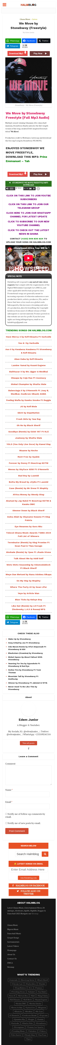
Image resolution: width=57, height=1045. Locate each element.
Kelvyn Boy (23, 995)
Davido (42, 984)
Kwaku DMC (21, 1003)
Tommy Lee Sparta (35, 1027)
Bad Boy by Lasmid (28, 475)
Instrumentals (13, 942)
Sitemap (35, 913)
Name (9, 789)
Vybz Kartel (16, 1035)
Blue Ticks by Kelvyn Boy (28, 599)
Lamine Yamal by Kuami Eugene (29, 365)
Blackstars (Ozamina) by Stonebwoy (25, 653)
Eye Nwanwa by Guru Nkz (28, 526)
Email (8, 802)
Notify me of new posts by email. (24, 823)
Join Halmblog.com (29, 878)
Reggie (31, 1019)
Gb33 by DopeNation (28, 413)
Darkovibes (31, 984)
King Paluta (43, 995)
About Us (11, 954)
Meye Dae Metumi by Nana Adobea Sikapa (28, 574)
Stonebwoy (41, 1023)
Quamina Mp (19, 1019)
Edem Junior (29, 32)
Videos (43, 1031)
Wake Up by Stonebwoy (19, 639)
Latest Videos (13, 946)
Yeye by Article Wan (28, 593)
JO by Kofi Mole (28, 406)
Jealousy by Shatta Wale (28, 438)
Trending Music (18, 1031)
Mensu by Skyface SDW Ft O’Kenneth (28, 469)
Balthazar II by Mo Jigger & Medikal (28, 371)
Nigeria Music (13, 929)
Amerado (14, 980)
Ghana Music (25, 19)
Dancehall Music (14, 933)
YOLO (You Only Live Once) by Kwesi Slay (28, 444)
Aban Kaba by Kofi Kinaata (28, 359)
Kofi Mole (28, 999)
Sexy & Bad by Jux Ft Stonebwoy (24, 643)
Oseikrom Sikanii (29, 1015)
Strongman (19, 1027)
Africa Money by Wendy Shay (28, 494)
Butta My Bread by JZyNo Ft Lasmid (28, 482)
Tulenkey (32, 1031)
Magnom (42, 1007)
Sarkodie (15, 1023)
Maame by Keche (28, 450)
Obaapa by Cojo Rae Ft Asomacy (28, 378)
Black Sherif (43, 980)
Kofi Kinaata (15, 999)
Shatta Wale (28, 1023)
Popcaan (43, 1015)
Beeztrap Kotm (27, 980)
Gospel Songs (13, 937)
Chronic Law (17, 984)
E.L (30, 988)
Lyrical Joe (30, 1007)
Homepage (11, 950)
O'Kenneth (14, 1015)
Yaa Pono (42, 1035)
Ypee (29, 1039)
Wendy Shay (30, 1035)
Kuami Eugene (41, 999)
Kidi (33, 995)
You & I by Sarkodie (28, 343)
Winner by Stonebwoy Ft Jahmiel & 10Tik (27, 683)
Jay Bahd (42, 991)
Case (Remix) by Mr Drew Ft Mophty (28, 488)
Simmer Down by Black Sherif (28, 510)
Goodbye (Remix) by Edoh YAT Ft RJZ (28, 431)
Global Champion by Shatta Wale (28, 384)
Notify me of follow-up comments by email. (25, 815)
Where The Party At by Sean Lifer (28, 587)
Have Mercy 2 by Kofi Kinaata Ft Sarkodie (28, 337)
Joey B (12, 995)
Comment (10, 763)
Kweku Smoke (35, 1003)
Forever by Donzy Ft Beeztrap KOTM (28, 463)
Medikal (29, 1011)
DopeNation (21, 988)
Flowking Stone (18, 991)
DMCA (10, 963)
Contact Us (12, 958)
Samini (40, 1019)
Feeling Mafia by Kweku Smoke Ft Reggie (28, 400)
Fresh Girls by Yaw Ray (28, 419)
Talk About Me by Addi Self (28, 558)
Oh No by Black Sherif (28, 425)
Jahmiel (32, 991)
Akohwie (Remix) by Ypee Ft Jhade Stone (28, 552)
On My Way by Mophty (28, 580)
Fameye (39, 988)
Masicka (18, 1011)
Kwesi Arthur (17, 1007)
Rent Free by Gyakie (29, 457)
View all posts (28, 743)
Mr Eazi (39, 1011)
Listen (34, 19)
